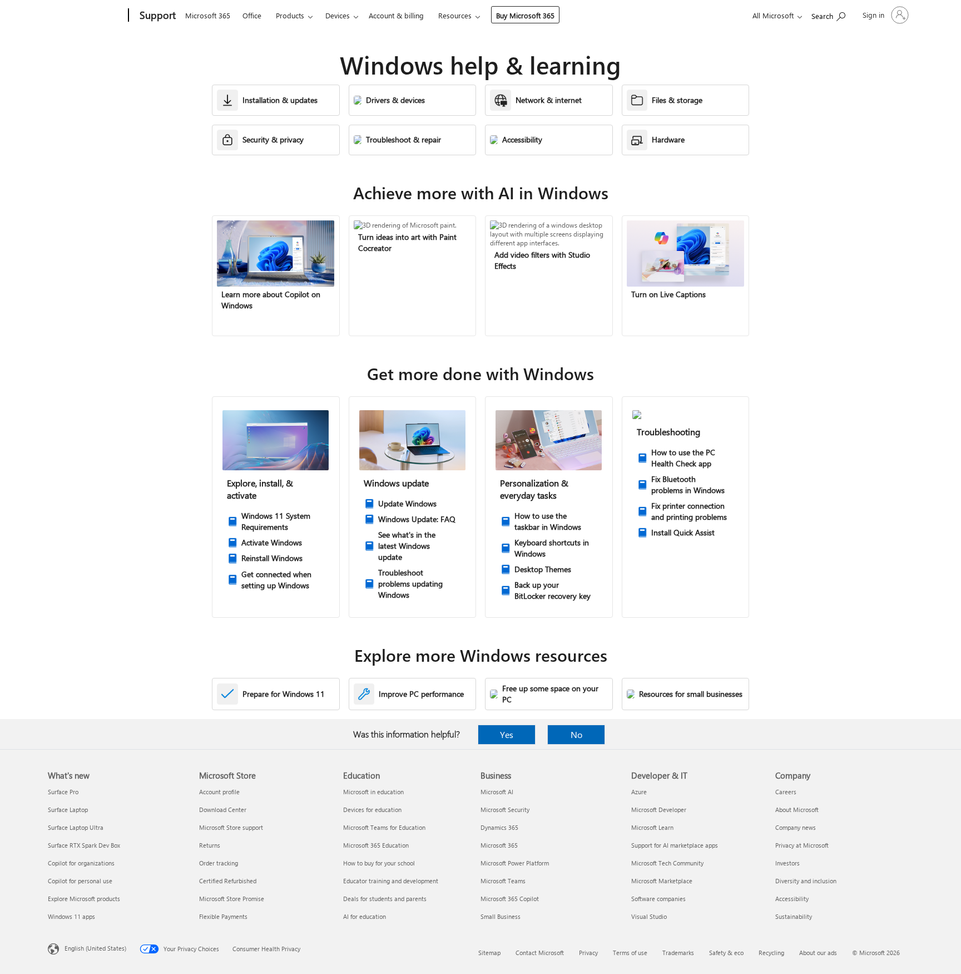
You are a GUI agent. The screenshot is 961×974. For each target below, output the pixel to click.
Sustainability (793, 916)
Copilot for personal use (80, 881)
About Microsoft (797, 809)
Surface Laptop (68, 809)
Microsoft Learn (652, 827)
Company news (795, 827)
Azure (639, 792)
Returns (209, 845)
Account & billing (396, 15)
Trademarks (678, 952)
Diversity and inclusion (805, 881)
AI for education (364, 916)
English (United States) (95, 948)
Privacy (588, 952)
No (576, 734)
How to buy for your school (379, 863)
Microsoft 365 (207, 15)
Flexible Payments (223, 916)
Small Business (501, 916)
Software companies (658, 898)
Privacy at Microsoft (802, 845)
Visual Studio (649, 916)
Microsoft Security (505, 809)
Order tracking (218, 863)
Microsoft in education (373, 792)
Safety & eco (726, 952)
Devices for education (372, 809)
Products (290, 15)
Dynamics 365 (499, 827)
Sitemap (489, 952)
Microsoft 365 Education (376, 845)
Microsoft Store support (231, 827)
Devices (337, 15)
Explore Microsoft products (84, 898)
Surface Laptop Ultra (75, 827)
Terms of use (630, 952)
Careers (785, 792)
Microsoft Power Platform (515, 863)
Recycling (771, 952)
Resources (455, 15)
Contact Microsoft (540, 952)
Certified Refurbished (227, 881)
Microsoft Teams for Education (384, 827)
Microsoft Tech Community (667, 863)
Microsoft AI (497, 792)
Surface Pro (63, 792)
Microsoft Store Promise (231, 898)
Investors (787, 863)
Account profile (219, 792)
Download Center (222, 809)
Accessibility (792, 898)
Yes (506, 734)
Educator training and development (390, 881)
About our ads (818, 952)
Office (251, 15)
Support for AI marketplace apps (674, 845)
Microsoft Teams (503, 881)
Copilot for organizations (81, 863)
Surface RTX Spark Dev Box (84, 845)
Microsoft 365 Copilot (510, 898)
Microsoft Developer (658, 809)
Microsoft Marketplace (661, 881)
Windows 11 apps (71, 916)
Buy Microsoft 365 (525, 15)
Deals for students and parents (385, 898)
